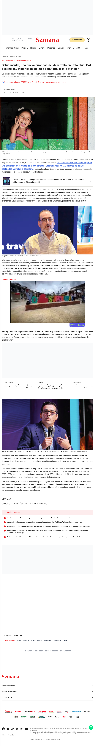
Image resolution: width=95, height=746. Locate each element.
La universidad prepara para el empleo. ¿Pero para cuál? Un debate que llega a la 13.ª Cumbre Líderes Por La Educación (51, 387)
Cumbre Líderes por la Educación (33, 503)
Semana (5, 56)
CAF (4, 503)
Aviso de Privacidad (10, 735)
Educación (14, 503)
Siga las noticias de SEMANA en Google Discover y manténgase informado (35, 82)
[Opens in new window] (7, 728)
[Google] (3, 728)
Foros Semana (15, 56)
